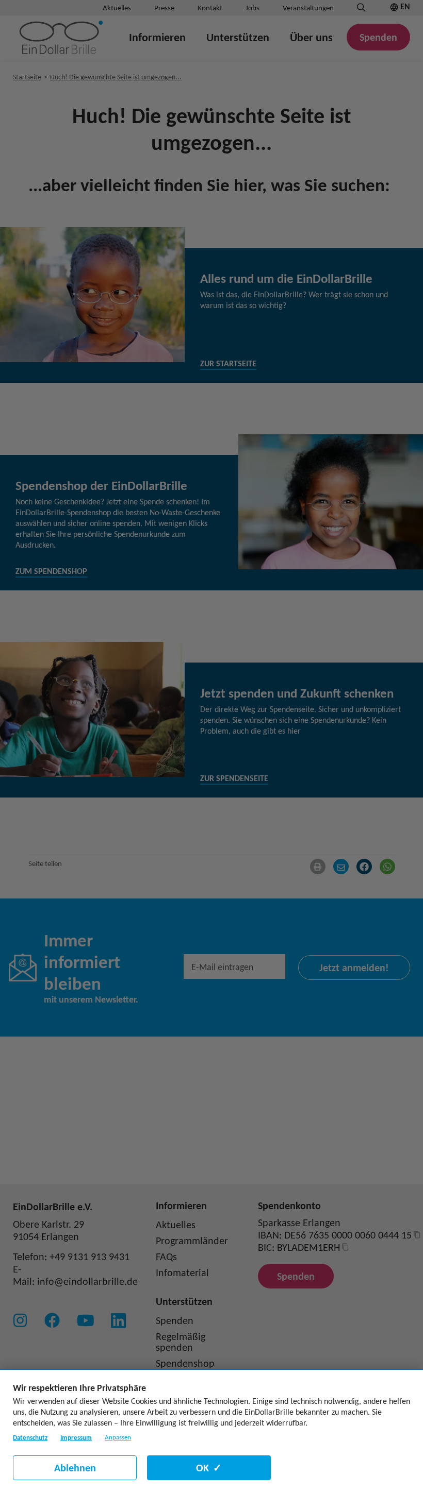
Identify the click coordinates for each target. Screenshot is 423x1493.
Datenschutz (30, 1437)
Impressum (76, 1437)
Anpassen (118, 1437)
